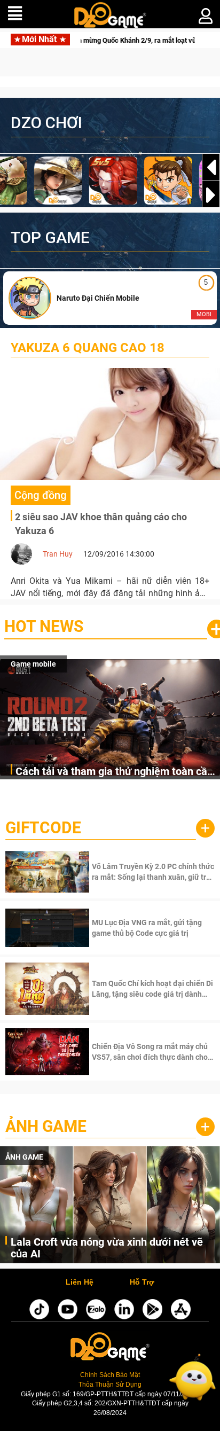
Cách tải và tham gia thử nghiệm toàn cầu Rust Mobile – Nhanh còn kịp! (114, 772)
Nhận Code (151, 871)
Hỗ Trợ (142, 1282)
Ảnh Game (46, 1126)
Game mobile (33, 664)
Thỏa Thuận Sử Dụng (110, 1384)
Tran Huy (58, 554)
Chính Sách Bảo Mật (110, 1375)
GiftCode (43, 827)
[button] (211, 194)
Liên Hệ (79, 1282)
